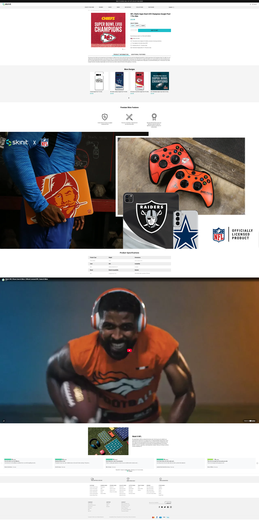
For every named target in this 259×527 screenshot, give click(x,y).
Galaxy (160, 493)
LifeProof (160, 488)
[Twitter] (165, 507)
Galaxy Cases (122, 485)
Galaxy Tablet (140, 488)
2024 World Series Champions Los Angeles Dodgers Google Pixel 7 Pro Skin (140, 91)
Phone (160, 490)
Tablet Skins (141, 485)
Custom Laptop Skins (94, 490)
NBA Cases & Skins (150, 490)
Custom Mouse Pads (93, 495)
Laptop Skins (132, 485)
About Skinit (90, 503)
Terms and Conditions (147, 36)
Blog (89, 509)
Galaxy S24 (121, 491)
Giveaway (90, 508)
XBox (101, 488)
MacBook (130, 487)
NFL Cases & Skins (150, 487)
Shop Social (90, 506)
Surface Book (131, 488)
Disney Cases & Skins (150, 491)
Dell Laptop (131, 490)
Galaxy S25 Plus (122, 488)
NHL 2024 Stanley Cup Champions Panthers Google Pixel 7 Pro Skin (160, 91)
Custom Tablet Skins (93, 491)
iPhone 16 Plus (112, 488)
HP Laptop (131, 491)
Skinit (7, 4)
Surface (139, 490)
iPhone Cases (113, 485)
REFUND (108, 506)
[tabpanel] (140, 84)
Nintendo (102, 490)
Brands (148, 485)
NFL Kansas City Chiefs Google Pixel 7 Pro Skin (99, 91)
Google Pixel (161, 495)
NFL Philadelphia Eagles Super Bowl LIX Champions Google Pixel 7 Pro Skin (119, 91)
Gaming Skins (104, 485)
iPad (139, 487)
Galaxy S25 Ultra (122, 490)
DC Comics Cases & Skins (151, 493)
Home (89, 10)
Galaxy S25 (121, 487)
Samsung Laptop (132, 493)
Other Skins (162, 485)
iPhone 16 (112, 487)
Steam (102, 491)
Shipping (108, 503)
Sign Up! (89, 511)
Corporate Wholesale (92, 505)
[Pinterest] (168, 507)
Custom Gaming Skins (94, 493)
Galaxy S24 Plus (122, 493)
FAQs (107, 505)
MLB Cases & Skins (150, 488)
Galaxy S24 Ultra (122, 495)
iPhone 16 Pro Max (113, 491)
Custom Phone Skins (93, 488)
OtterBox (160, 487)
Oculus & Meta (103, 493)
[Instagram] (171, 507)
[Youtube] (162, 507)
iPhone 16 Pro (112, 490)
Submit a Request (124, 508)
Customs (92, 485)
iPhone (160, 491)
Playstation (103, 487)
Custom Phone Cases (94, 487)
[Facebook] (159, 507)
